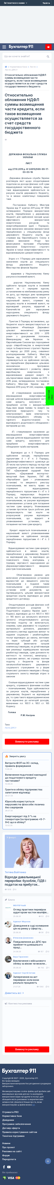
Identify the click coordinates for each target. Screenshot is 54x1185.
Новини (6, 1143)
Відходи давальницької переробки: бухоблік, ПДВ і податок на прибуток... (25, 880)
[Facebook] (4, 1167)
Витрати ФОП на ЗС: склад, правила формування (22, 764)
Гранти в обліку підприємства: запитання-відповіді (24, 791)
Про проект (8, 1147)
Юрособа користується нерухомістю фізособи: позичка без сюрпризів (24, 804)
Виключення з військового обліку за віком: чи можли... (30, 962)
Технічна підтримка (13, 1136)
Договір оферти (11, 1128)
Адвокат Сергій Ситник (24, 973)
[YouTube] (8, 1167)
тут (33, 1105)
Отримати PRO (10, 1112)
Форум (6, 1155)
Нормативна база (12, 1116)
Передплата (48, 47)
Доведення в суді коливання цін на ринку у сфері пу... (30, 927)
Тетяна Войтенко (15, 872)
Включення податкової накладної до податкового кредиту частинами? (25, 777)
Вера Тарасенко (20, 957)
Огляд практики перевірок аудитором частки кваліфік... (30, 911)
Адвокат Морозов (21, 922)
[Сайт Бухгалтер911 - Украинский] (19, 1071)
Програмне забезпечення (16, 1124)
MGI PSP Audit (19, 905)
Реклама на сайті (12, 1151)
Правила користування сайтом (19, 1132)
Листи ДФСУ (10, 728)
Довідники (8, 1120)
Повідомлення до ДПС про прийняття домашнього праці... (29, 944)
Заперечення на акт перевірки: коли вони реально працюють (26, 980)
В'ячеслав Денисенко (23, 938)
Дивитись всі (13, 993)
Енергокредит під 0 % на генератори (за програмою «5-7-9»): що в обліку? (25, 819)
